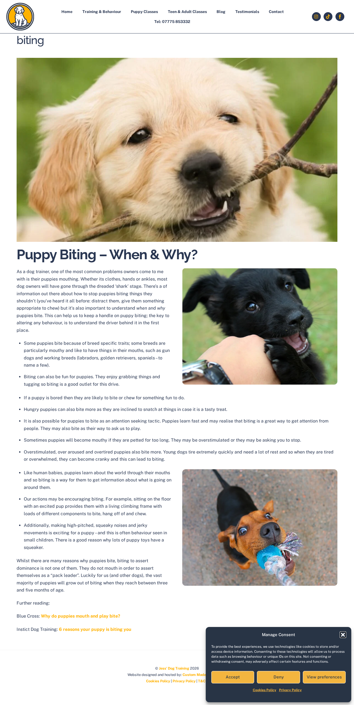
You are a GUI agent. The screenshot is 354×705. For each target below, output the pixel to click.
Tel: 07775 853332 (172, 21)
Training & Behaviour (101, 11)
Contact (276, 11)
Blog (221, 11)
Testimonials (247, 11)
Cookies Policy (264, 690)
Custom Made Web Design (205, 675)
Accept (233, 677)
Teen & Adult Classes (187, 11)
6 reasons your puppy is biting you (95, 629)
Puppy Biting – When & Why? (107, 254)
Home (66, 11)
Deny (279, 677)
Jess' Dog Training (174, 668)
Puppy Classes (144, 11)
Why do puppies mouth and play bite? (80, 616)
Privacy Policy (290, 690)
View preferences (324, 677)
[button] (343, 634)
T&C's (203, 681)
